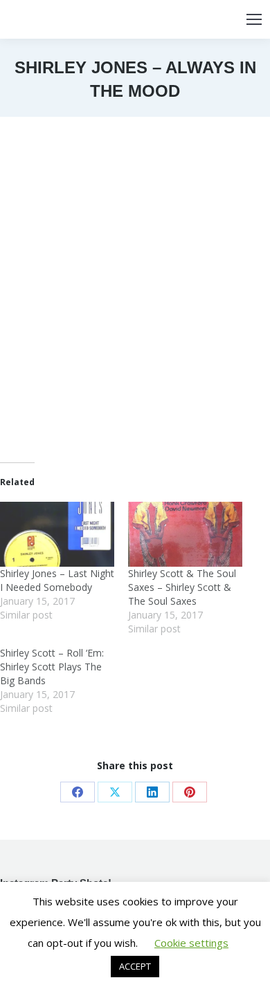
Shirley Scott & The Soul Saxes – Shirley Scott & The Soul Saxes (182, 587)
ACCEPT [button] (135, 966)
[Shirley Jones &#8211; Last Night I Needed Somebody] (57, 534)
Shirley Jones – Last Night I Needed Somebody (57, 580)
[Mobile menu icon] (254, 19)
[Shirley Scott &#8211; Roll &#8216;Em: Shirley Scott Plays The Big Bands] (64, 680)
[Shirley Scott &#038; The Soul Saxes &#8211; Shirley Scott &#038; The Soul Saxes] (185, 534)
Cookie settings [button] (191, 943)
